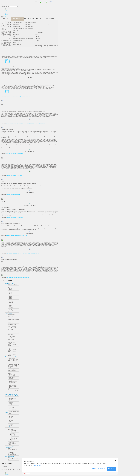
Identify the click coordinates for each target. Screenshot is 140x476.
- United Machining (12, 398)
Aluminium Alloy (16, 26)
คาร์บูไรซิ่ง (10, 334)
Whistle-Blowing (29, 28)
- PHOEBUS (10, 417)
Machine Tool (15, 30)
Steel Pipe (10, 380)
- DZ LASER (10, 404)
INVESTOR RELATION (29, 18)
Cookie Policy (37, 465)
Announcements (29, 26)
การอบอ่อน (10, 322)
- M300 (10, 297)
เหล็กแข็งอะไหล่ (11, 358)
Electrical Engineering (10, 456)
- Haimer (37, 40)
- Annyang (37, 38)
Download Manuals (17, 44)
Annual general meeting (30, 22)
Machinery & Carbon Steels (19, 28)
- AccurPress (11, 407)
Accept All (111, 469)
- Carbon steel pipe (12, 381)
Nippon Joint (14, 433)
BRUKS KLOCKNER (12, 449)
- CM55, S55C (11, 375)
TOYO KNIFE (11, 453)
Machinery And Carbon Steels (11, 356)
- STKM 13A (11, 378)
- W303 (10, 293)
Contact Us (51, 18)
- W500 (10, 295)
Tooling (14, 32)
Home (3, 18)
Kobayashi (14, 430)
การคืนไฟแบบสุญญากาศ (13, 317)
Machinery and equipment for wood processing (23, 38)
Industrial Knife (16, 34)
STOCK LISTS (16, 42)
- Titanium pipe (11, 387)
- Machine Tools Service (40, 42)
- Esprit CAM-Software (13, 410)
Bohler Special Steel (17, 22)
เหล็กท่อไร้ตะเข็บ (11, 377)
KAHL (9, 448)
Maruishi (13, 439)
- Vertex (9, 415)
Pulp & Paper (11, 442)
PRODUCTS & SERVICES (17, 18)
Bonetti (13, 435)
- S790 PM (10, 310)
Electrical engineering (17, 40)
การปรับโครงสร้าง (12, 326)
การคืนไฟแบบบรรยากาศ (13, 332)
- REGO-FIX (10, 416)
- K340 (10, 289)
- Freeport (37, 36)
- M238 (10, 296)
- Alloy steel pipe (12, 382)
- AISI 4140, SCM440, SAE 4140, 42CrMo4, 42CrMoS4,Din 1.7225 (13, 361)
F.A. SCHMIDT (11, 452)
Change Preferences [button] (98, 469)
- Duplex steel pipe (12, 385)
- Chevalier (10, 420)
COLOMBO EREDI (39, 32)
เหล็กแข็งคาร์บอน (12, 370)
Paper (14, 36)
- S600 (10, 306)
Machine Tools (8, 397)
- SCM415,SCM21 (12, 369)
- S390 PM (10, 302)
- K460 (10, 291)
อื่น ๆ (9, 389)
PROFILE (8, 18)
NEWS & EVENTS (40, 18)
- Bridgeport (10, 403)
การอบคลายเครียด (12, 324)
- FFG (9, 408)
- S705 (10, 309)
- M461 (10, 300)
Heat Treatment (16, 24)
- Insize (36, 34)
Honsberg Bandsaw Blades (11, 394)
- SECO (9, 413)
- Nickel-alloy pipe (12, 386)
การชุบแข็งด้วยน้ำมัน (12, 331)
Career (46, 18)
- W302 (10, 292)
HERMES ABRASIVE (12, 451)
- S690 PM (10, 307)
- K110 (10, 288)
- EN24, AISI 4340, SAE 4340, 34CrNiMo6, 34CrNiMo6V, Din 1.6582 (13, 366)
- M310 (10, 298)
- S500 (10, 304)
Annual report (28, 24)
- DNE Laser (11, 402)
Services (10, 311)
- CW (9, 406)
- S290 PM (10, 301)
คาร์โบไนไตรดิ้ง (11, 336)
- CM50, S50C (11, 374)
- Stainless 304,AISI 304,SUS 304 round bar (13, 392)
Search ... (3, 6)
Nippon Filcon (15, 431)
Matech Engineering (14, 438)
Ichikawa (13, 434)
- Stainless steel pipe (13, 384)
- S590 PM (10, 305)
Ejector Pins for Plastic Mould (11, 395)
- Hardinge (10, 399)
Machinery (10, 429)
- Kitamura (10, 400)
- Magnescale (11, 419)
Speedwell (14, 440)
